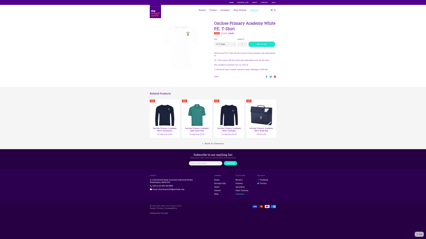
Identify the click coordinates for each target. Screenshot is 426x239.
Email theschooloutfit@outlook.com (168, 189)
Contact (264, 2)
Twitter (263, 183)
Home (231, 2)
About (254, 2)
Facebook (263, 180)
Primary (213, 10)
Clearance (254, 10)
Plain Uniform (240, 10)
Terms (152, 208)
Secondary (225, 10)
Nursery (202, 10)
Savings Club (242, 2)
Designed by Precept (159, 213)
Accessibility (171, 208)
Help (274, 2)
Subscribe (230, 163)
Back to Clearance (214, 143)
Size (215, 39)
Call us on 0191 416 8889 (162, 186)
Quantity (240, 39)
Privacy (160, 208)
